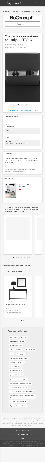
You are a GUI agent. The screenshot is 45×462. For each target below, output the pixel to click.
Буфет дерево (14, 337)
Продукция (21, 24)
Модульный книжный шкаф (18, 406)
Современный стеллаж (17, 341)
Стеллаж (24, 337)
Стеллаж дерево (30, 350)
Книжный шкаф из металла (18, 402)
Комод (11, 354)
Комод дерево (21, 354)
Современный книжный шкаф (19, 358)
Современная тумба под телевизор (20, 383)
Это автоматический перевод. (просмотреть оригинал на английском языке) (20, 170)
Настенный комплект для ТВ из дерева (22, 391)
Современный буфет (16, 345)
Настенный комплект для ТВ (18, 387)
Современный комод (16, 370)
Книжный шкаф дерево (17, 362)
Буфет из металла (15, 366)
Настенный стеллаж (16, 350)
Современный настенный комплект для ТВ (22, 396)
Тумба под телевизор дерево (18, 379)
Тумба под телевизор (16, 375)
